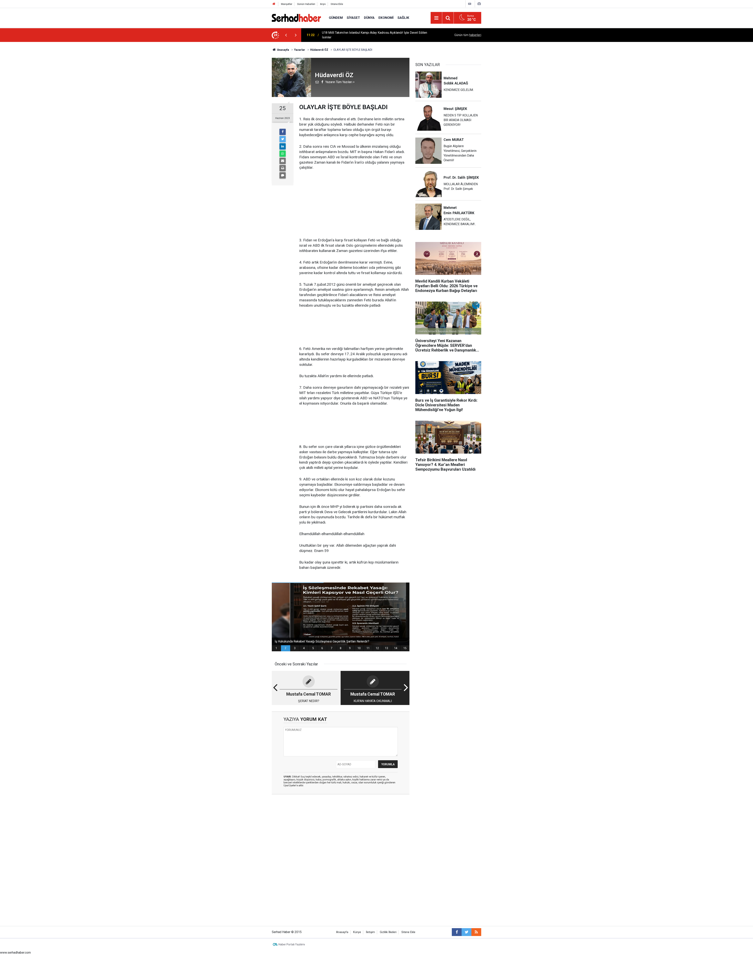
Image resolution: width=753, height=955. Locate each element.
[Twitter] (282, 139)
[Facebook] (282, 132)
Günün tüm (467, 35)
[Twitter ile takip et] (466, 932)
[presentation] (286, 35)
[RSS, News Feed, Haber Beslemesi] (476, 932)
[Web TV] (469, 4)
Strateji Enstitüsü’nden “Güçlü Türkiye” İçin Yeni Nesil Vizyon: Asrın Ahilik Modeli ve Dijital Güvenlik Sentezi (371, 35)
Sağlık (403, 18)
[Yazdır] (282, 168)
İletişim (370, 932)
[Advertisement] (354, 204)
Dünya (369, 18)
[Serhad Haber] (296, 17)
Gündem (336, 18)
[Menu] (436, 18)
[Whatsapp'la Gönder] (282, 153)
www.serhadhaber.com (15, 952)
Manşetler (286, 4)
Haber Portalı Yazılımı (291, 944)
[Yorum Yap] (282, 175)
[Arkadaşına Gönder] (282, 161)
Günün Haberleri (306, 4)
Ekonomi (386, 18)
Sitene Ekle (337, 4)
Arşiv (323, 4)
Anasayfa (342, 932)
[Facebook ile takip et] (457, 932)
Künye (357, 932)
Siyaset (353, 18)
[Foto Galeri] (479, 4)
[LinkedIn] (282, 146)
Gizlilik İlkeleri (388, 932)
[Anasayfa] (274, 4)
